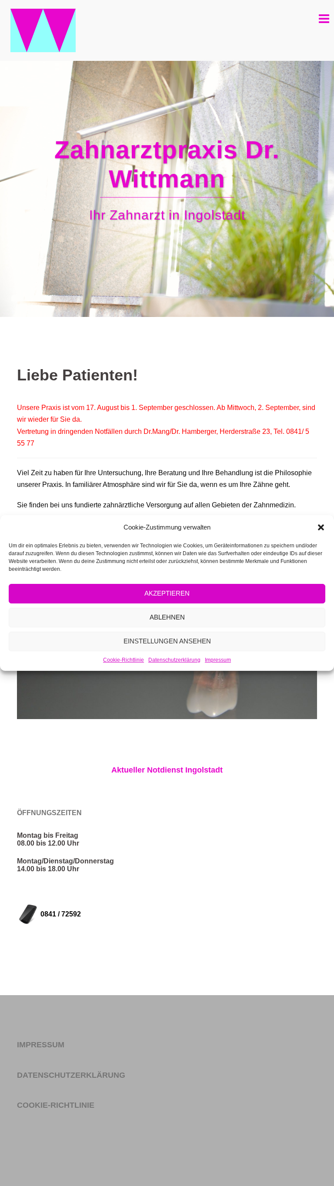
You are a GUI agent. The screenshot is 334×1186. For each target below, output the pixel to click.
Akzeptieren (167, 593)
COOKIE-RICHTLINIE (55, 1105)
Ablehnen (167, 617)
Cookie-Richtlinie (123, 660)
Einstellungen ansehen (167, 641)
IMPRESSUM (40, 1044)
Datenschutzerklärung (174, 660)
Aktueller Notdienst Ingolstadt (167, 770)
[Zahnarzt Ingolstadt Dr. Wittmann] (43, 29)
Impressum (218, 660)
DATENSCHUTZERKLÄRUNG (71, 1075)
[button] (321, 527)
